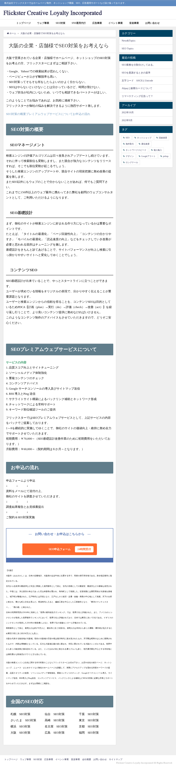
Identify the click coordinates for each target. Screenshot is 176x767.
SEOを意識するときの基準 (136, 72)
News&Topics (128, 40)
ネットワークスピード (136, 150)
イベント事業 (115, 23)
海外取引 (130, 144)
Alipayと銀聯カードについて (137, 88)
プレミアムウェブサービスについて (49, 114)
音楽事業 (134, 23)
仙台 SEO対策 (55, 714)
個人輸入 (158, 150)
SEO (128, 138)
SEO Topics (127, 48)
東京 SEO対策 (89, 720)
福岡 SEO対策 (89, 732)
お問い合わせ (152, 23)
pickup (165, 156)
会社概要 (86, 759)
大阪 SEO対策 (20, 732)
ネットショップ (144, 138)
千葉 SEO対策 (89, 714)
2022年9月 (127, 120)
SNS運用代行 (79, 23)
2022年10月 (128, 112)
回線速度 (163, 138)
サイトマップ (115, 759)
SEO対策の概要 (16, 114)
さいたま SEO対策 (23, 720)
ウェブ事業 (43, 23)
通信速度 (145, 144)
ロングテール (132, 162)
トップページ (23, 23)
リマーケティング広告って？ (137, 96)
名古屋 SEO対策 (56, 726)
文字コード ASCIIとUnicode (137, 80)
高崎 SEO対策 (55, 720)
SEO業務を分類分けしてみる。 (138, 64)
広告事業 (97, 23)
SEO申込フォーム (70, 549)
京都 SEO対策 (89, 726)
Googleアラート (148, 156)
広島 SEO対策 (55, 732)
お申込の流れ (81, 114)
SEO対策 (60, 23)
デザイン (130, 156)
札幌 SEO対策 (20, 714)
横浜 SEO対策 (20, 726)
